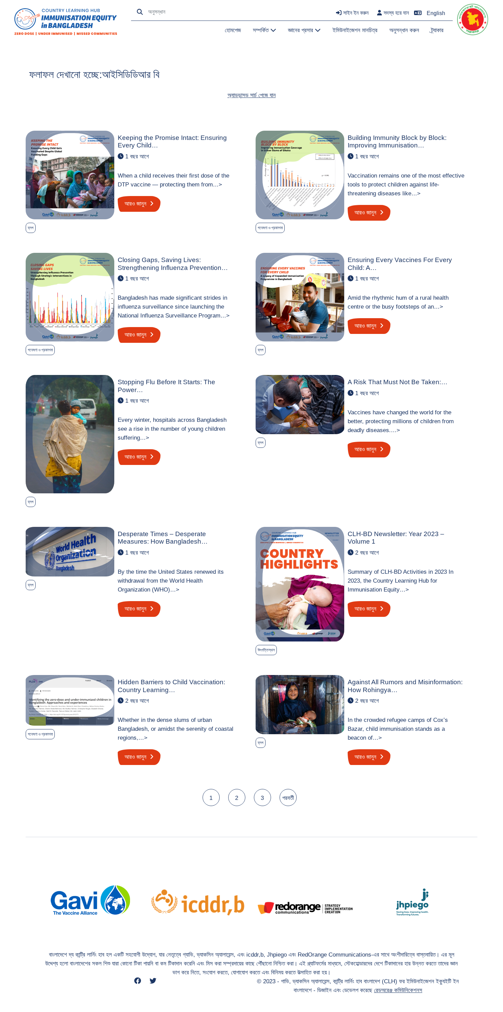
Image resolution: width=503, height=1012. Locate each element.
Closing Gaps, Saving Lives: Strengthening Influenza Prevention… (173, 263)
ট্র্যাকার (437, 30)
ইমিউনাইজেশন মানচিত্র (355, 30)
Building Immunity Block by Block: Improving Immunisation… (397, 141)
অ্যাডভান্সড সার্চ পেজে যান (252, 95)
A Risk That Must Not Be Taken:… (398, 382)
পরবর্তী (288, 797)
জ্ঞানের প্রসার (301, 30)
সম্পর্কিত (261, 30)
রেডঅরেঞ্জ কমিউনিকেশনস (398, 990)
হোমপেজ (233, 30)
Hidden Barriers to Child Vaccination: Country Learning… (171, 685)
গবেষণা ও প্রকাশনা (270, 227)
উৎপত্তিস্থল (266, 650)
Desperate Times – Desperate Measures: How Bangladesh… (163, 537)
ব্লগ (31, 227)
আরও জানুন (136, 203)
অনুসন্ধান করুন (404, 30)
